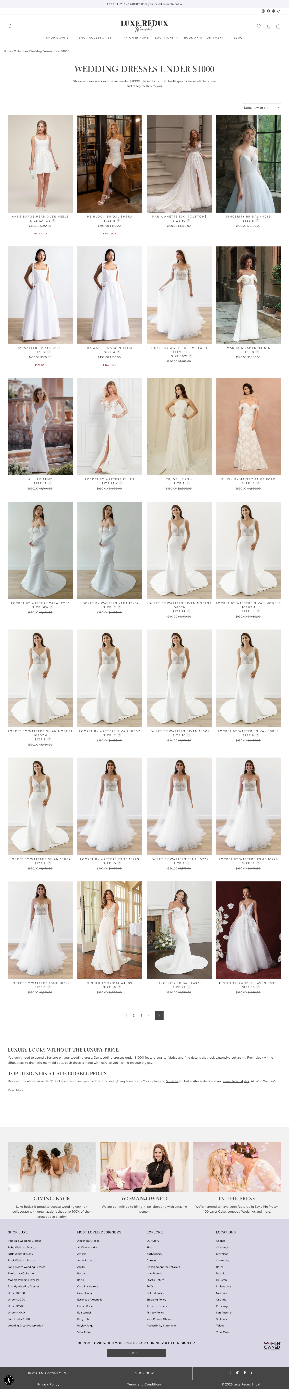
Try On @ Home (135, 37)
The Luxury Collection (21, 1273)
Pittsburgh (222, 1306)
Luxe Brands (154, 1273)
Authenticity (154, 1253)
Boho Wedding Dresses (22, 1247)
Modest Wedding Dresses (24, 1279)
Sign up (137, 1352)
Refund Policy (155, 1293)
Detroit (220, 1273)
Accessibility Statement (161, 1325)
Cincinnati (222, 1247)
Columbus (222, 1260)
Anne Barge (84, 1260)
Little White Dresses (20, 1253)
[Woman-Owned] (144, 1167)
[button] (9, 1380)
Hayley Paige (85, 1325)
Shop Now (144, 1373)
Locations (165, 37)
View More (84, 1332)
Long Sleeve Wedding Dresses (26, 1266)
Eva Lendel (84, 1312)
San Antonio (224, 1312)
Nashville (222, 1293)
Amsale (81, 1253)
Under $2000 (16, 1299)
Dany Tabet (84, 1319)
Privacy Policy (155, 1312)
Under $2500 (16, 1293)
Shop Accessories (96, 37)
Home (8, 51)
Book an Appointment (204, 37)
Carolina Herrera (87, 1286)
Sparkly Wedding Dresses (23, 1286)
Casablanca (84, 1293)
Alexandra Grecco (88, 1240)
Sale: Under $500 (19, 1319)
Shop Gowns (58, 37)
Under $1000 (16, 1312)
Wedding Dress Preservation (25, 1325)
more (266, 1211)
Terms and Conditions (144, 1384)
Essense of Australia (89, 1299)
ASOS (81, 1266)
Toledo (220, 1325)
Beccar (81, 1273)
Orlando (221, 1299)
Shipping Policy (156, 1299)
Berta (80, 1279)
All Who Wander (87, 1247)
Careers (151, 1260)
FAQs (150, 1286)
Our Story (153, 1240)
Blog (238, 37)
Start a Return (156, 1279)
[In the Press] (237, 1167)
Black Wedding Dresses (22, 1260)
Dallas (219, 1266)
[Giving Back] (52, 1167)
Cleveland (222, 1253)
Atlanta (220, 1240)
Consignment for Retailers (163, 1266)
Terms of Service (157, 1306)
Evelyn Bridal (85, 1306)
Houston (221, 1279)
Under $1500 (16, 1306)
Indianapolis (223, 1286)
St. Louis (221, 1319)
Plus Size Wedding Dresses (24, 1240)
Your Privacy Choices (160, 1319)
